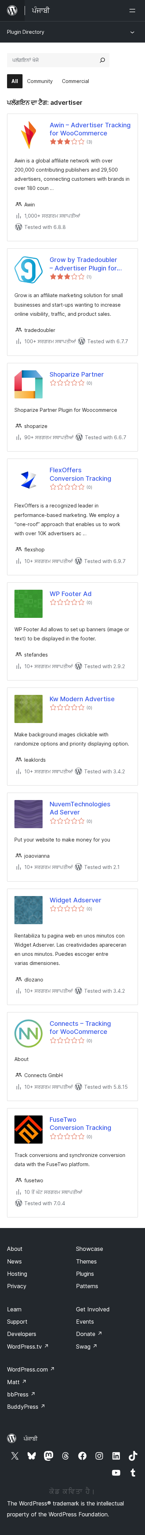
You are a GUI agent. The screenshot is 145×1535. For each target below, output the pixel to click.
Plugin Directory (25, 32)
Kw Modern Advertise (82, 699)
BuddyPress (26, 1406)
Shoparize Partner (77, 374)
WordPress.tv (28, 1346)
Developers (21, 1333)
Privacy (16, 1286)
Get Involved (93, 1309)
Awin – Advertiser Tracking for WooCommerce (90, 129)
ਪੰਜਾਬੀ (31, 1438)
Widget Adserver (75, 900)
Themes (86, 1261)
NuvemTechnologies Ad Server (80, 808)
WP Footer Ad (71, 593)
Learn (14, 1309)
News (14, 1261)
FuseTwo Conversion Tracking (80, 1123)
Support (17, 1321)
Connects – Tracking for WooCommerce (80, 1027)
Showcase (89, 1248)
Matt (17, 1382)
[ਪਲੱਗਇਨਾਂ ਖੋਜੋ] (102, 60)
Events (85, 1321)
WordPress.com (31, 1369)
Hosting (17, 1273)
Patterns (87, 1286)
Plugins (85, 1273)
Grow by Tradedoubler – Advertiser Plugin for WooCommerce (83, 264)
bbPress (21, 1394)
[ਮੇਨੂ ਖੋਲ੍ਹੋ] (133, 10)
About (15, 1248)
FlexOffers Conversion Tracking (80, 474)
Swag (86, 1346)
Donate (89, 1333)
